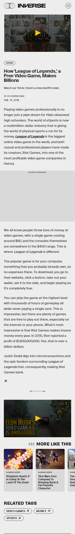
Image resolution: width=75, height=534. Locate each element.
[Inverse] (31, 6)
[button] (37, 33)
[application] (37, 33)
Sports (11, 518)
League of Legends (29, 136)
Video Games (15, 511)
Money (41, 511)
